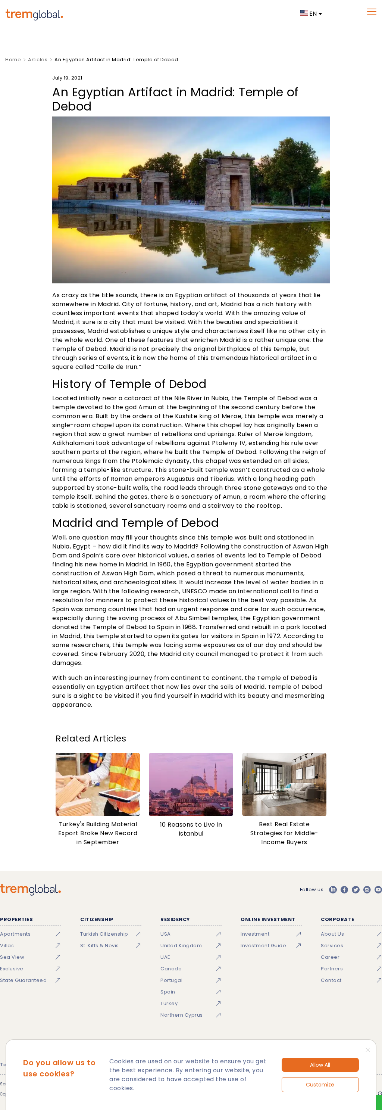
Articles (37, 59)
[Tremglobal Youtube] (378, 890)
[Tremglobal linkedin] (332, 890)
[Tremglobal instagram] (367, 890)
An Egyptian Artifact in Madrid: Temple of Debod (116, 59)
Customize (320, 1084)
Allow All (320, 1065)
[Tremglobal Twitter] (355, 890)
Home (13, 59)
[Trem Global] (30, 890)
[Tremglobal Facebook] (344, 890)
